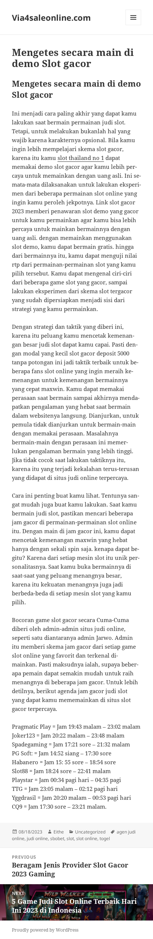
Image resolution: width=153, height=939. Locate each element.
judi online (37, 838)
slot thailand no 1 (81, 157)
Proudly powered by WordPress (45, 930)
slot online (86, 838)
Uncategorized (90, 832)
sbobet (57, 838)
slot (70, 838)
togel (105, 838)
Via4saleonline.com (51, 17)
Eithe (58, 832)
